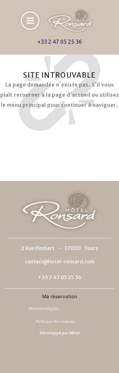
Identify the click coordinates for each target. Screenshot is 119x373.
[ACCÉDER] (30, 20)
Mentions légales (44, 308)
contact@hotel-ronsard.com (60, 261)
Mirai (74, 333)
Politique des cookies (55, 321)
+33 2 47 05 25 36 (59, 41)
